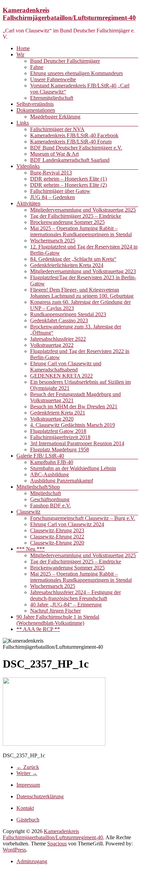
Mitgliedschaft (45, 493)
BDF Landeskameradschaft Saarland (70, 160)
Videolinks (28, 166)
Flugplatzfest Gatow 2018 (58, 431)
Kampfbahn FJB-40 (51, 462)
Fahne (36, 67)
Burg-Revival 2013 (51, 173)
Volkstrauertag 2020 (52, 419)
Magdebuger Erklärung (55, 117)
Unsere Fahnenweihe (53, 79)
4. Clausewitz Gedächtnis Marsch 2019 (72, 425)
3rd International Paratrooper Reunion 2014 (77, 443)
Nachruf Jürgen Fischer (55, 611)
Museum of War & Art (54, 154)
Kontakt (25, 808)
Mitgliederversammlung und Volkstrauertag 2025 (83, 210)
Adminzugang (31, 861)
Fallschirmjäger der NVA (57, 129)
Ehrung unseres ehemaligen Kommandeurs (76, 73)
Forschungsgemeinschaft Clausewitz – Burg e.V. (82, 518)
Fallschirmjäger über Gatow (60, 191)
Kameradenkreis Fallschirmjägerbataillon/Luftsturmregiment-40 (69, 13)
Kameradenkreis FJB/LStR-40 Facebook (74, 135)
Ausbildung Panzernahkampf (61, 480)
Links (22, 123)
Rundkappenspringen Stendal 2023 (68, 314)
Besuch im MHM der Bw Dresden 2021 (73, 406)
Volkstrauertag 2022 (52, 345)
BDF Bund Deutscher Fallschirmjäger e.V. (76, 148)
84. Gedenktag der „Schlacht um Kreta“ (73, 259)
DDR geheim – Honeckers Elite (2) (68, 185)
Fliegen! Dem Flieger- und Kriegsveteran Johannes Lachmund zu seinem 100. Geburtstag (81, 293)
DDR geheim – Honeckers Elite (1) (68, 179)
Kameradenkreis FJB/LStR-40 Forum (71, 141)
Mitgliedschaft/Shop (38, 487)
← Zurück (27, 767)
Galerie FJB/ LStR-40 (40, 456)
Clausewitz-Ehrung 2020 (57, 543)
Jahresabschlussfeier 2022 (58, 339)
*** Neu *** (30, 549)
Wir (20, 54)
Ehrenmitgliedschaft (51, 98)
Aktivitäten (28, 203)
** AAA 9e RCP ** (38, 629)
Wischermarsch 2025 (52, 240)
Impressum (28, 785)
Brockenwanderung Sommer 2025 (67, 222)
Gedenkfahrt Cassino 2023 (59, 320)
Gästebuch (27, 820)
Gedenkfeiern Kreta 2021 (57, 413)
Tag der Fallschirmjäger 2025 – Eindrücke (75, 216)
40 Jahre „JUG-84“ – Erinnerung (66, 604)
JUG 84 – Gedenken (52, 197)
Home (23, 48)
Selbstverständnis (35, 104)
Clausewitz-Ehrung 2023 (57, 530)
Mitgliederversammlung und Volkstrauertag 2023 (83, 271)
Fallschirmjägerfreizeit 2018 (60, 437)
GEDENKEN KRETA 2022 (61, 376)
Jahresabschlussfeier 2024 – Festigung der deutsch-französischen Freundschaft (75, 595)
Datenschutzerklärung (40, 796)
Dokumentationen (35, 110)
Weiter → (26, 773)
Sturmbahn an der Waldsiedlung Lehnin (73, 468)
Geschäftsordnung (49, 499)
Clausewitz (28, 512)
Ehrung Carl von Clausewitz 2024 (67, 524)
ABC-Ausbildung (49, 474)
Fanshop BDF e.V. (50, 505)
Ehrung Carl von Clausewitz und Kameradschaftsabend (65, 367)
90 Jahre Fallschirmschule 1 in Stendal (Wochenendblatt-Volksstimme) (57, 620)
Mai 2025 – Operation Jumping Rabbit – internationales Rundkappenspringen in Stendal (81, 231)
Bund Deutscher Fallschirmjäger (65, 61)
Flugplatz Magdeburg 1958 (59, 449)
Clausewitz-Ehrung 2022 (57, 536)
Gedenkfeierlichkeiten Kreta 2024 (66, 265)
